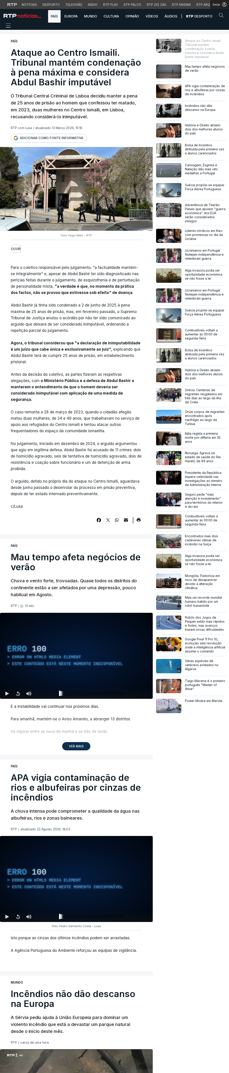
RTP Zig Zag (156, 4)
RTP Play (110, 4)
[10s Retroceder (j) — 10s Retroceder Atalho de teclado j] (18, 693)
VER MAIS (76, 746)
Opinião (132, 16)
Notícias (29, 4)
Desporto (51, 4)
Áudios (171, 16)
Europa (71, 16)
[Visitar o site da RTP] (12, 4)
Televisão (73, 4)
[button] (222, 16)
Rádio (93, 4)
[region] (76, 656)
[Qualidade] (134, 693)
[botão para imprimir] (138, 521)
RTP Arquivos (208, 4)
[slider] (92, 694)
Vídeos (152, 16)
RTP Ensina (181, 4)
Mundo (90, 16)
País (54, 16)
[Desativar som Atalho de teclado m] (28, 693)
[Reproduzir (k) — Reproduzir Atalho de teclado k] (7, 693)
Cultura (111, 16)
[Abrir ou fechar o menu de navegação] (7, 26)
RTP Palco (132, 4)
